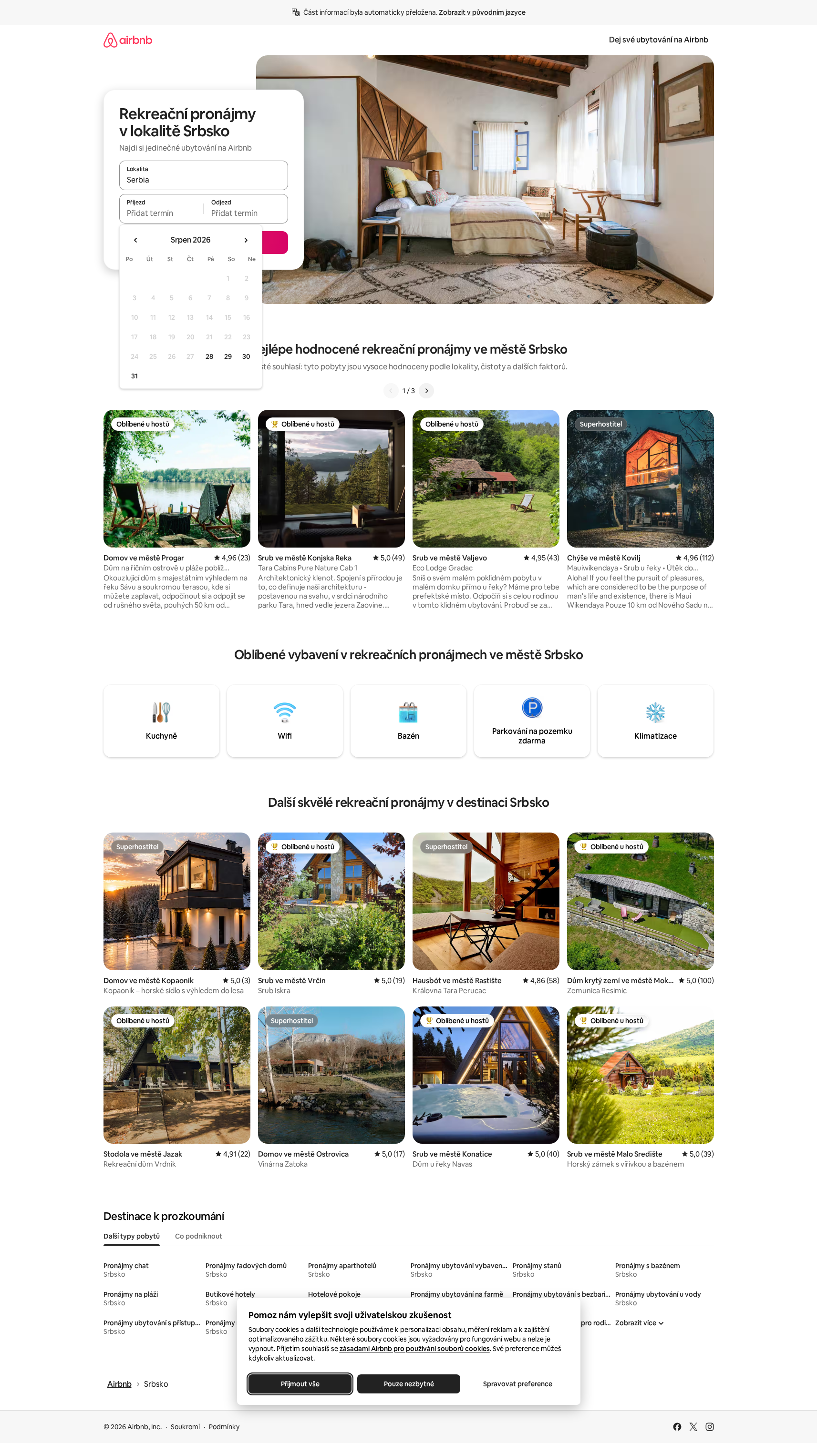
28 (209, 356)
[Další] (426, 390)
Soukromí (185, 1427)
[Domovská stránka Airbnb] (127, 40)
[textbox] (161, 213)
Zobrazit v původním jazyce (482, 12)
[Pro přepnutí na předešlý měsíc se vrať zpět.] (136, 240)
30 (246, 356)
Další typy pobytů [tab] (131, 1236)
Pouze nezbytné (408, 1384)
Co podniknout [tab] (198, 1236)
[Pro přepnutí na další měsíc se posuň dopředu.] (245, 240)
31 (134, 376)
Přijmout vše (299, 1384)
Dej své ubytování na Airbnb (658, 40)
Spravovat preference (517, 1384)
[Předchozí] (391, 390)
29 (228, 356)
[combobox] (203, 179)
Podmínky (224, 1427)
